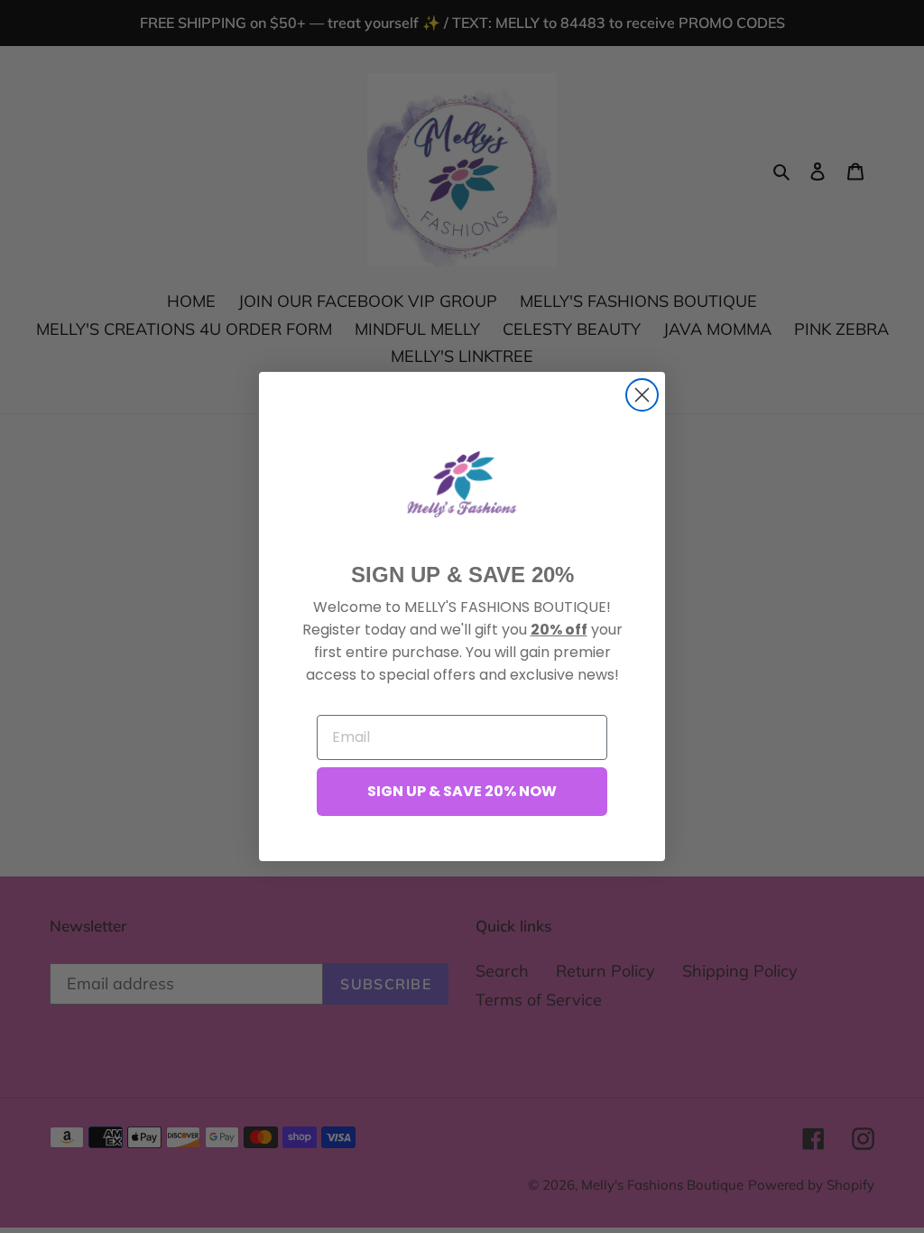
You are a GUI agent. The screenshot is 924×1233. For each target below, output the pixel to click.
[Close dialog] (642, 395)
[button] (462, 484)
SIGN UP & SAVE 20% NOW (462, 791)
